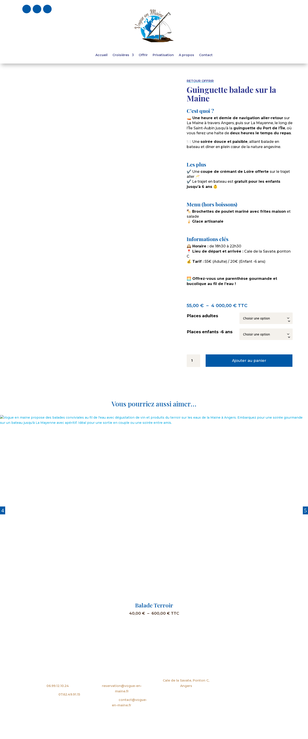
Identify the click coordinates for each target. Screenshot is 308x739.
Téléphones (57, 672)
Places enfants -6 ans (209, 331)
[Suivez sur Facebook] (26, 9)
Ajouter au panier (249, 360)
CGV (194, 725)
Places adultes (202, 315)
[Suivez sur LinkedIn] (47, 9)
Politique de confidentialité (254, 725)
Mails (122, 672)
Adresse (186, 672)
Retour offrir (200, 81)
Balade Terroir (154, 605)
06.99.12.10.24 (57, 686)
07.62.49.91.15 (69, 694)
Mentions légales (214, 725)
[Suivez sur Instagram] (37, 9)
